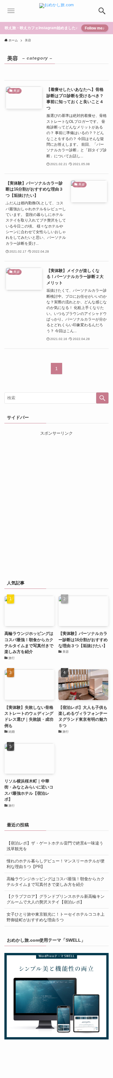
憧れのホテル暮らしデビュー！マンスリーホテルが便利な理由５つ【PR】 (56, 864)
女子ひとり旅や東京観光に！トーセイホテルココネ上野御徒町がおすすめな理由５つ (56, 917)
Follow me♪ (95, 28)
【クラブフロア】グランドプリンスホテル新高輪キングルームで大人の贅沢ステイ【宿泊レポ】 (56, 899)
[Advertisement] (56, 506)
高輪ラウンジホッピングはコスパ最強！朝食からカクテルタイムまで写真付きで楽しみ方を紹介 (56, 882)
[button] (102, 11)
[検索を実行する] (102, 398)
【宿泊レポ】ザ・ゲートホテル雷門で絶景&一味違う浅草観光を (55, 846)
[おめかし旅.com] (56, 11)
